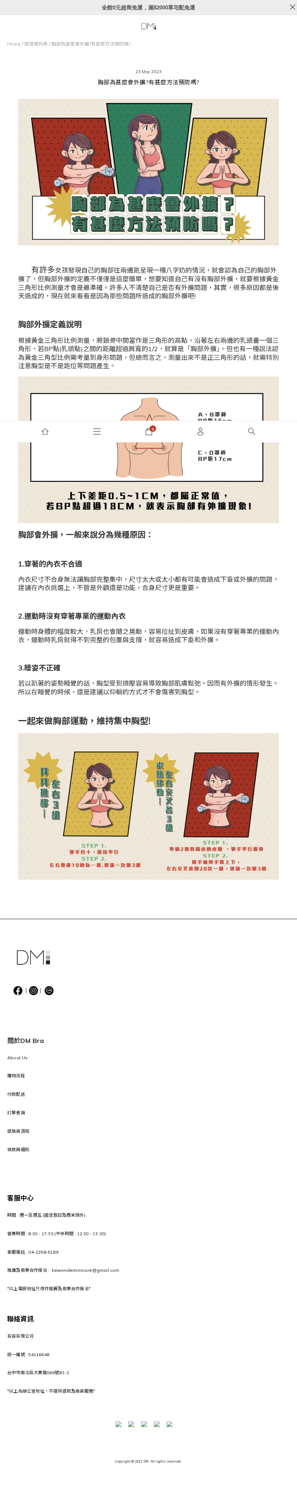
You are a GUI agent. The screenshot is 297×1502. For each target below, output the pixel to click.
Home (14, 44)
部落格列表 (36, 44)
